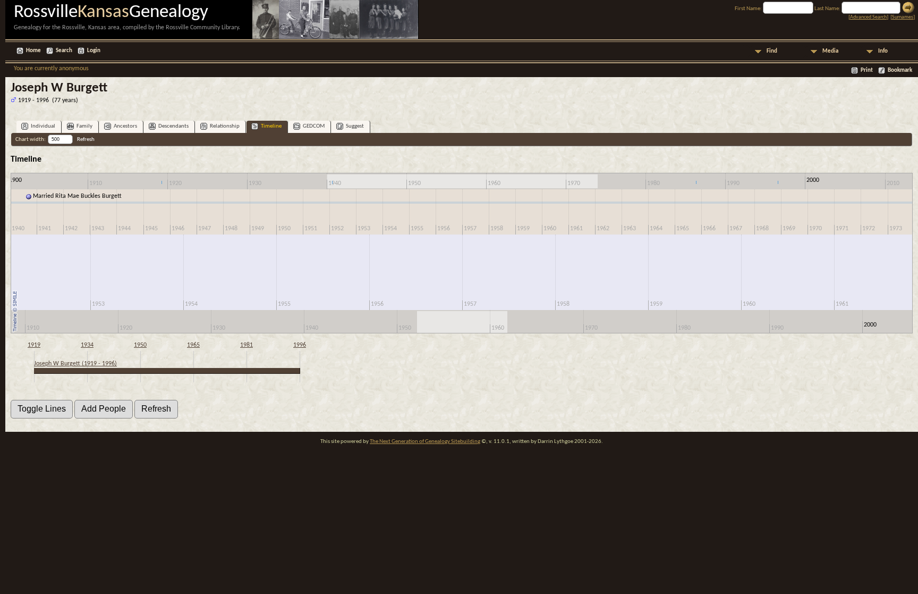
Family (84, 126)
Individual (43, 126)
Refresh (86, 140)
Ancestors (125, 126)
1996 (299, 345)
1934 (87, 345)
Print (867, 70)
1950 (140, 345)
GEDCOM (314, 126)
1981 (246, 345)
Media (830, 51)
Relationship (225, 126)
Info (883, 51)
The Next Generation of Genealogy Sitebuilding (425, 442)
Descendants (173, 126)
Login (93, 51)
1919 (34, 345)
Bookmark (900, 70)
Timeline (271, 126)
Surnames (902, 17)
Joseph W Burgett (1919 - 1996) (75, 364)
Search (64, 51)
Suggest (355, 126)
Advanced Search (868, 17)
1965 (193, 345)
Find (772, 51)
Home (33, 51)
